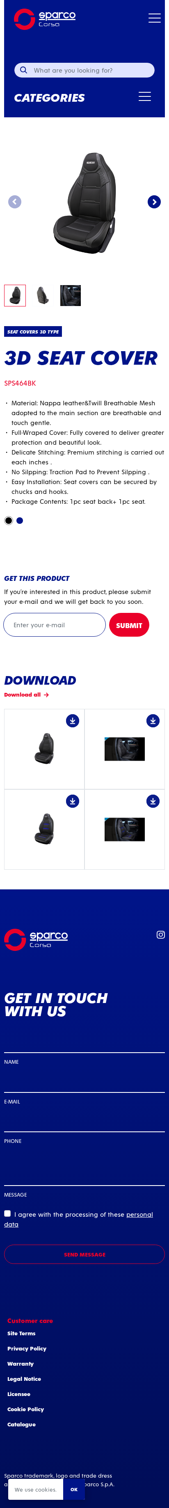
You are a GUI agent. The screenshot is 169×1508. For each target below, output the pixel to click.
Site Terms (21, 1333)
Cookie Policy (25, 1408)
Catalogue (21, 1424)
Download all (22, 694)
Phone (12, 1140)
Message (15, 1194)
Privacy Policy (26, 1348)
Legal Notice (24, 1378)
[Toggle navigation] (154, 19)
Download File (44, 749)
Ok (74, 1489)
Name (11, 1061)
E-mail (12, 1101)
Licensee (18, 1393)
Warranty (20, 1363)
